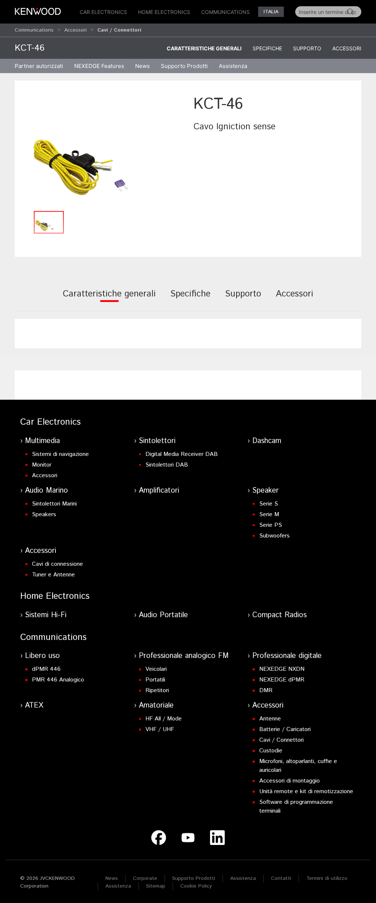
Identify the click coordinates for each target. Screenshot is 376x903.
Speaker (265, 490)
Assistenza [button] (233, 65)
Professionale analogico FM (184, 656)
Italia (271, 11)
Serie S (268, 504)
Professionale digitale (287, 656)
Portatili (155, 680)
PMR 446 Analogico (58, 680)
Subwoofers (274, 536)
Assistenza (243, 878)
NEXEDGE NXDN (281, 669)
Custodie (270, 750)
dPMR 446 (46, 669)
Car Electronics (103, 12)
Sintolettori (157, 441)
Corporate (145, 878)
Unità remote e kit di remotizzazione (306, 791)
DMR (265, 690)
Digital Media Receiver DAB (181, 454)
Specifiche (267, 48)
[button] (102, 150)
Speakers (44, 514)
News (142, 65)
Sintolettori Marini (54, 504)
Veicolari (156, 669)
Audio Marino (46, 490)
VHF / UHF (159, 729)
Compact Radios (279, 615)
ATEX (34, 705)
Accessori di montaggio (289, 781)
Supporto (307, 48)
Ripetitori (157, 690)
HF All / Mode (163, 719)
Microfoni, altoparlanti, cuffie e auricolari (298, 765)
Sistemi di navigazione (60, 454)
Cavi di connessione (57, 564)
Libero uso (42, 656)
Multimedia (42, 441)
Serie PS (270, 525)
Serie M (269, 514)
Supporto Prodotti (193, 878)
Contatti (281, 878)
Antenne (270, 719)
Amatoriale (156, 705)
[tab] (109, 299)
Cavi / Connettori (281, 740)
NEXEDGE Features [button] (99, 65)
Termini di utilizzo (326, 878)
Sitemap (155, 886)
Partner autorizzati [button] (39, 65)
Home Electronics (164, 12)
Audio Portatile (163, 615)
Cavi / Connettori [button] (119, 30)
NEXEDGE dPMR (281, 680)
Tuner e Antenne (53, 575)
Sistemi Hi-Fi (45, 615)
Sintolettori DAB (166, 465)
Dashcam (266, 441)
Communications (225, 12)
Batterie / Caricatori (285, 729)
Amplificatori (159, 490)
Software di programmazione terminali (296, 806)
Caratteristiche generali (204, 48)
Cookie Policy (196, 886)
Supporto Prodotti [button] (184, 65)
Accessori (75, 30)
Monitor (41, 465)
